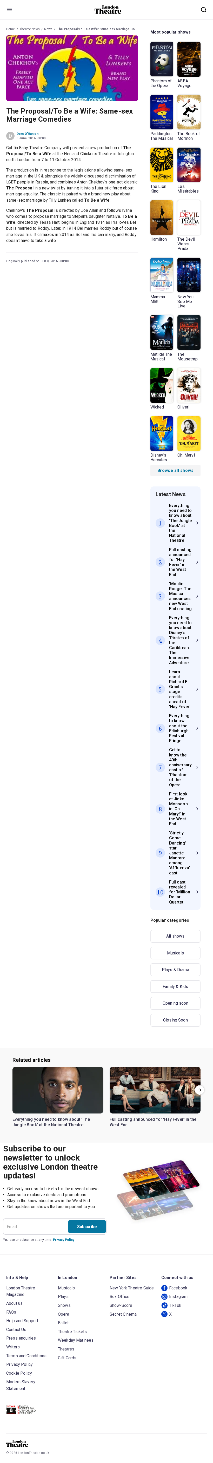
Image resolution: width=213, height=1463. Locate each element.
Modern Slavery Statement (20, 1385)
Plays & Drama (175, 969)
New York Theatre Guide (132, 1288)
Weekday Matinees (76, 1340)
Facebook (178, 1288)
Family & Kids (175, 986)
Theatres (66, 1349)
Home (10, 29)
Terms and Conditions (26, 1355)
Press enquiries (21, 1338)
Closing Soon (175, 1020)
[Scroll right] (199, 1090)
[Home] (108, 9)
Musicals (175, 953)
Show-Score (121, 1305)
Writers (13, 1347)
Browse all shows (175, 470)
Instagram (178, 1296)
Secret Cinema (123, 1314)
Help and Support (22, 1320)
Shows (64, 1305)
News (48, 29)
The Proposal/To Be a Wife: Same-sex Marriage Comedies (102, 29)
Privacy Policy (63, 1240)
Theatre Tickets (72, 1331)
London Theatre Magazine (20, 1291)
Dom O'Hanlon (27, 134)
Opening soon (175, 1003)
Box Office (120, 1296)
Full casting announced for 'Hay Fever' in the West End (153, 1122)
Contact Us (16, 1329)
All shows (175, 936)
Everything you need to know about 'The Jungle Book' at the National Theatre (51, 1122)
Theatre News (29, 29)
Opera (63, 1314)
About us (14, 1303)
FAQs (11, 1312)
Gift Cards (67, 1357)
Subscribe (87, 1226)
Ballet (63, 1322)
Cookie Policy (19, 1373)
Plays (63, 1296)
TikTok (175, 1305)
